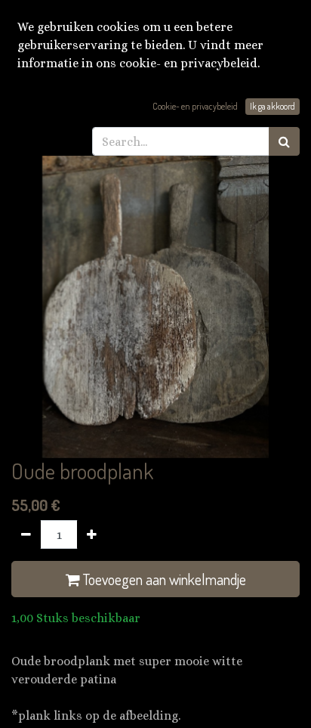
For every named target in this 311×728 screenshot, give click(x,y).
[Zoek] (284, 141)
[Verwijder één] (26, 534)
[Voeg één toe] (91, 534)
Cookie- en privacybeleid (195, 106)
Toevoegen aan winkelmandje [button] (163, 579)
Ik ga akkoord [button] (272, 106)
